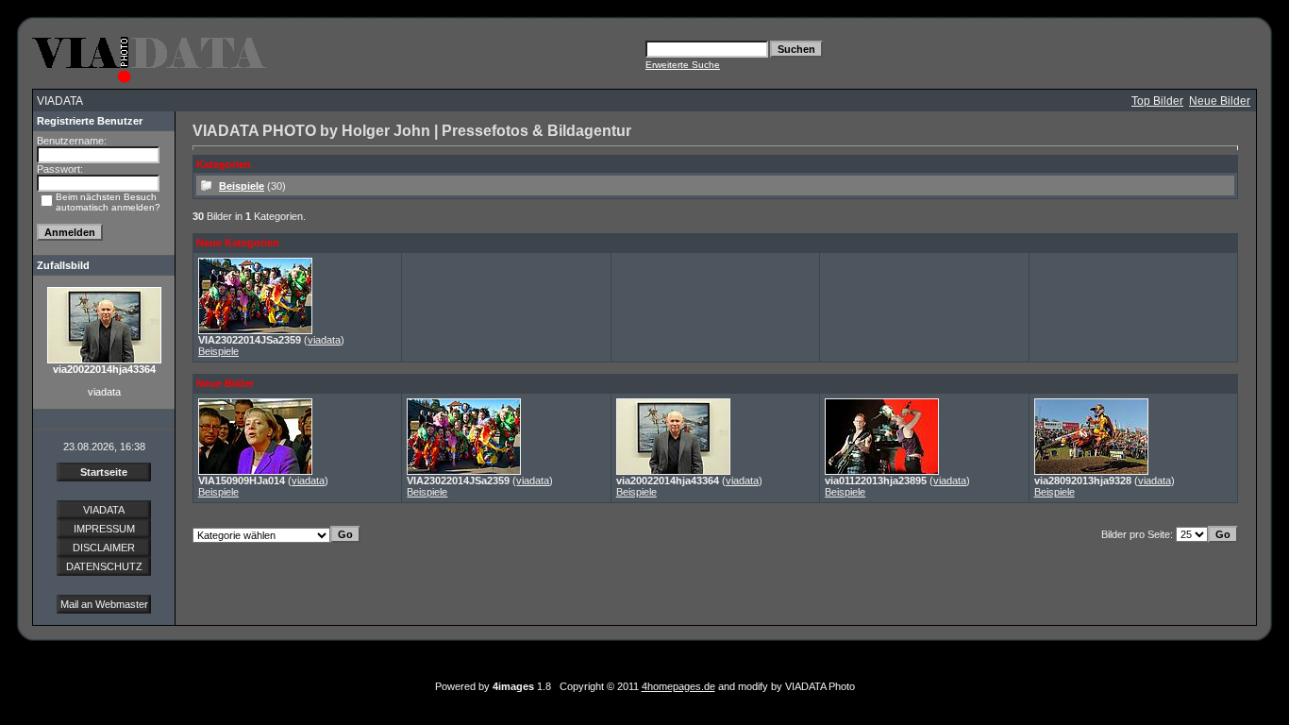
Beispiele (241, 186)
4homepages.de (678, 686)
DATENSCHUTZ (104, 566)
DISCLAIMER (104, 547)
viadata (324, 340)
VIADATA (104, 509)
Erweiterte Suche (682, 64)
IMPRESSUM (104, 528)
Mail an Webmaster (104, 604)
